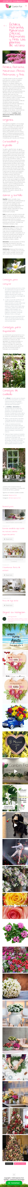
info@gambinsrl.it (19, 1)
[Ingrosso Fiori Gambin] (14, 6)
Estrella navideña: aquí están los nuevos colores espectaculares (13, 531)
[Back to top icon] (14, 1174)
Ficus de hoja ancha (10, 600)
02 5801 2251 (8, 1)
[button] (14, 1183)
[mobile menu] (26, 5)
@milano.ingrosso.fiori (15, 498)
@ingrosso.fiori (13, 495)
